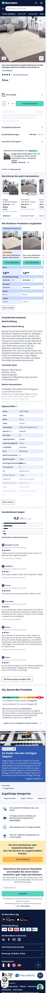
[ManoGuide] (40, 987)
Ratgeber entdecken (33, 779)
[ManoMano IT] (8, 965)
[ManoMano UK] (14, 965)
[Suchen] (7, 8)
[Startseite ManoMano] (17, 2)
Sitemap (23, 986)
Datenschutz (6, 989)
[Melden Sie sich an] (36, 2)
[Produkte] (3, 8)
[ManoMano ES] (19, 965)
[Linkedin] (3, 939)
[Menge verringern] (4, 103)
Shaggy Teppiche (8, 788)
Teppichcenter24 (15, 169)
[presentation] (40, 723)
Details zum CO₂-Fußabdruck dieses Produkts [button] (20, 723)
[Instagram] (19, 939)
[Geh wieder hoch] (38, 965)
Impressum (32, 986)
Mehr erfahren (25, 906)
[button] (23, 156)
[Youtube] (14, 939)
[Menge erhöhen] (12, 103)
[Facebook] (8, 939)
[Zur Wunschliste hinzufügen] (41, 58)
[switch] (5, 986)
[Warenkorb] (41, 2)
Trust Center (17, 989)
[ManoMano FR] (3, 965)
